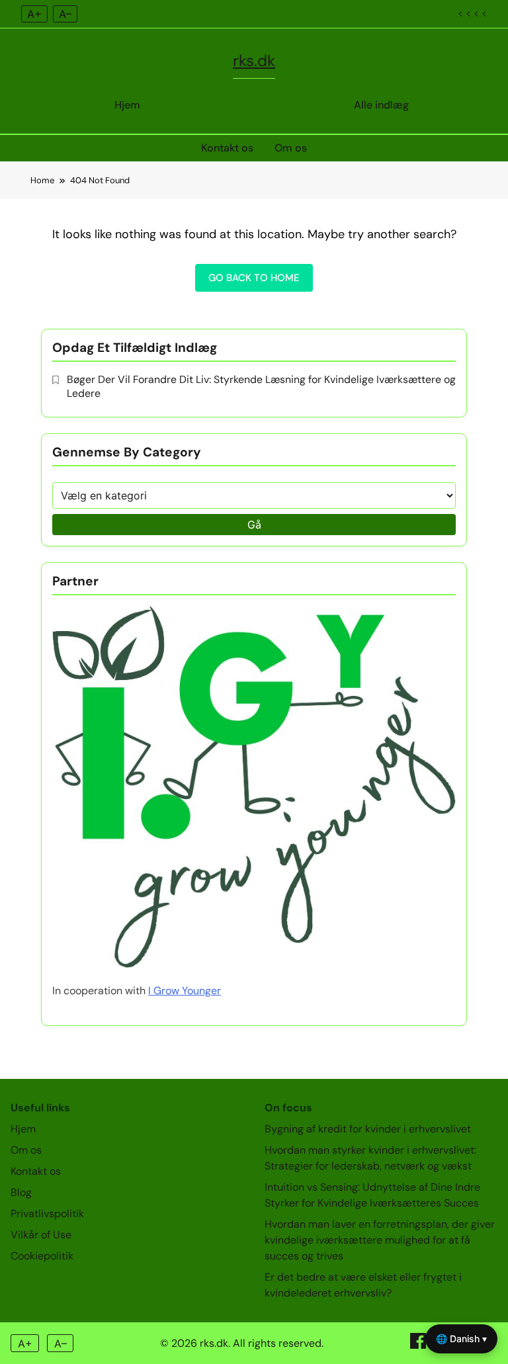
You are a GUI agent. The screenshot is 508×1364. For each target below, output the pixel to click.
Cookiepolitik (42, 1256)
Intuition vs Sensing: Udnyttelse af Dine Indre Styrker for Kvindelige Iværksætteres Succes (372, 1195)
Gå (254, 524)
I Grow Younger (184, 991)
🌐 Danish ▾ (461, 1338)
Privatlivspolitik (47, 1213)
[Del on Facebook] (419, 1345)
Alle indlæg (381, 105)
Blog (21, 1192)
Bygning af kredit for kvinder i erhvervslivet (368, 1129)
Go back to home (254, 277)
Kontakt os (227, 148)
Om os (291, 148)
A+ (34, 14)
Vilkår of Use (41, 1235)
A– (65, 14)
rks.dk (254, 60)
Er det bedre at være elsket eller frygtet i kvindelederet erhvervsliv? (363, 1285)
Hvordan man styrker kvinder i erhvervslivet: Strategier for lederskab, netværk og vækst (370, 1158)
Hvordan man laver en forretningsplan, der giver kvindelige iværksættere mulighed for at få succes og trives (380, 1240)
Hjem (127, 105)
